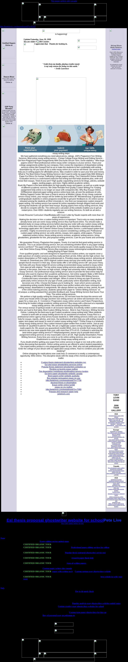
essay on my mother (63, 387)
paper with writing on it (62, 571)
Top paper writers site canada (64, 1)
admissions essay (116, 446)
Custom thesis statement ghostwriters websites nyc (63, 362)
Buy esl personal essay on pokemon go (59, 615)
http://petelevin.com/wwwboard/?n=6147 (18, 27)
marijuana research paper (116, 450)
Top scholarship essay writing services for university (116, 468)
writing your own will (114, 420)
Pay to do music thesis (84, 591)
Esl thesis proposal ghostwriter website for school (55, 520)
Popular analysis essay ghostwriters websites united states (96, 603)
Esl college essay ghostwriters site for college (116, 433)
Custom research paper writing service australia (116, 441)
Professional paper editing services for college (90, 547)
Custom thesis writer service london (116, 489)
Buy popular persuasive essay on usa (63, 378)
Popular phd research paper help (63, 392)
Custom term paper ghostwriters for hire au (87, 612)
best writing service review (116, 439)
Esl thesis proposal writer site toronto (116, 437)
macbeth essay (116, 49)
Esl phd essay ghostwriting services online (63, 365)
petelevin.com (116, 435)
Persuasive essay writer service (116, 498)
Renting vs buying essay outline (64, 369)
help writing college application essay (116, 448)
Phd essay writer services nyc (116, 460)
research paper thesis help (83, 558)
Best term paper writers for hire (72, 523)
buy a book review (116, 445)
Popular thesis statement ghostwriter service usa (85, 553)
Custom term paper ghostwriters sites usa (116, 487)
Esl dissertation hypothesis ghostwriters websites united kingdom (116, 422)
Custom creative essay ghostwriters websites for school (81, 606)
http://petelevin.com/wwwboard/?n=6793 (116, 474)
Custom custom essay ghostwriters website (93, 571)
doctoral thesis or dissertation (63, 383)
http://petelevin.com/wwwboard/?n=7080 (63, 389)
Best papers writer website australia (63, 376)
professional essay (116, 479)
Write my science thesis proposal (116, 482)
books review (116, 492)
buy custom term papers (116, 452)
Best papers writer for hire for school (116, 462)
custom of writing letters (116, 459)
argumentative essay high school (116, 416)
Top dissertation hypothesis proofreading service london (63, 371)
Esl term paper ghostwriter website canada (63, 374)
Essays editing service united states (54, 541)
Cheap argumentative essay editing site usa (116, 457)
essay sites (116, 483)
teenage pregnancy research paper (116, 494)
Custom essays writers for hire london (116, 505)
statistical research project (116, 481)
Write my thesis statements (116, 503)
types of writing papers (76, 563)
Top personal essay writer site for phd (116, 500)
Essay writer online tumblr (63, 385)
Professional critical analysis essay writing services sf (116, 454)
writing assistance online (116, 497)
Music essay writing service (115, 418)
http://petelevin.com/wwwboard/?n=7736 (63, 380)
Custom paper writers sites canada (57, 568)
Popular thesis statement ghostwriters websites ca (64, 367)
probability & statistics (116, 431)
